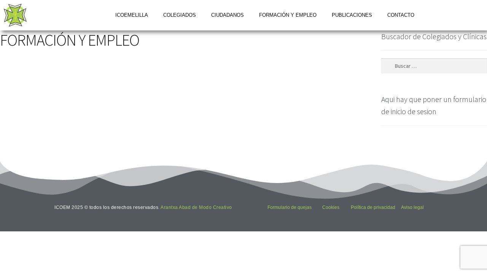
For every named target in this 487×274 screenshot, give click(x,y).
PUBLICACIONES (352, 15)
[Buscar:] (434, 65)
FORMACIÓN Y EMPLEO (288, 15)
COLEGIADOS (179, 15)
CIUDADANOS (227, 15)
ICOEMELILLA (131, 15)
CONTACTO (400, 15)
